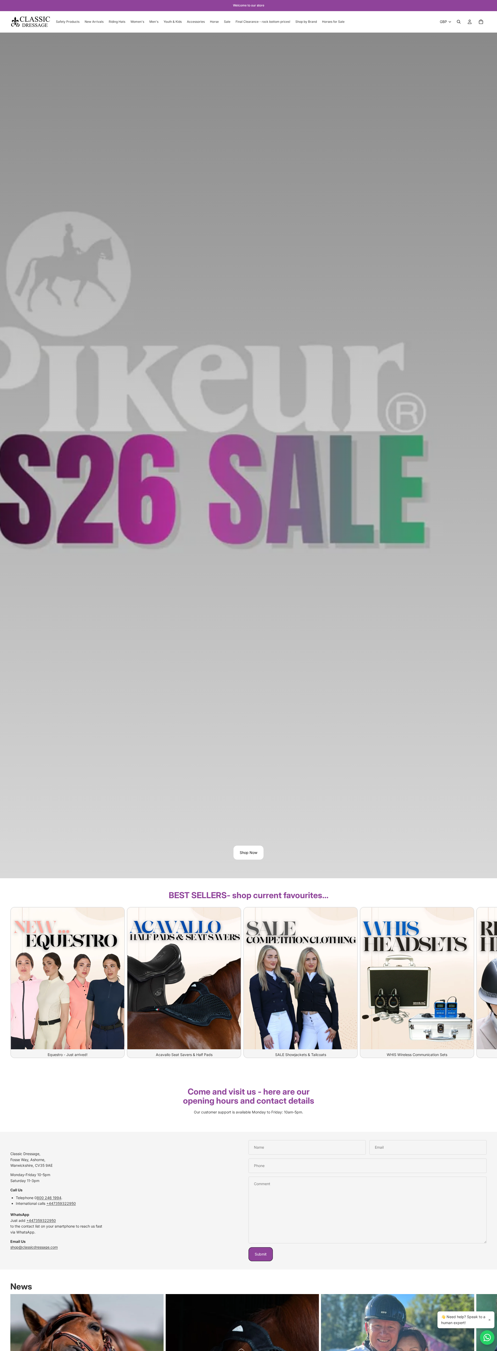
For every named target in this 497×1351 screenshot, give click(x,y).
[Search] (458, 21)
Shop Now (248, 852)
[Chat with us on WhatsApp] (487, 1337)
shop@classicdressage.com (34, 1247)
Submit (261, 1254)
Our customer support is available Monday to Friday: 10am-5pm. (248, 1112)
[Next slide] (481, 982)
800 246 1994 (49, 1197)
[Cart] (481, 21)
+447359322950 (61, 1203)
